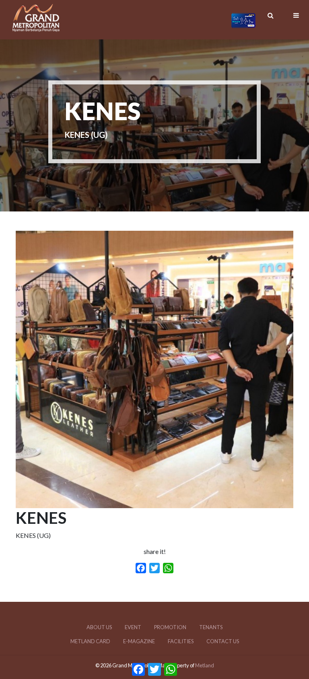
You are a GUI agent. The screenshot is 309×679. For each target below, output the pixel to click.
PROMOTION (170, 627)
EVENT (133, 627)
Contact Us (222, 641)
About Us (99, 627)
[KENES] (154, 503)
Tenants (210, 627)
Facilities (181, 641)
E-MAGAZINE (139, 641)
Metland (204, 665)
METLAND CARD (90, 641)
